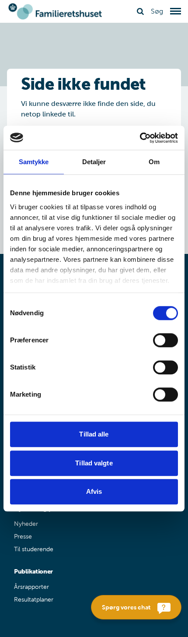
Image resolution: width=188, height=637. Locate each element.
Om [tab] (154, 161)
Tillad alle (93, 434)
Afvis (94, 491)
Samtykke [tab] (34, 161)
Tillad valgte (93, 463)
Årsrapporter (31, 587)
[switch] (165, 340)
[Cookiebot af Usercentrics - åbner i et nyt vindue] (139, 138)
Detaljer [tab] (94, 161)
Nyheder (26, 524)
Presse (23, 536)
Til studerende (33, 549)
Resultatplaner (33, 599)
